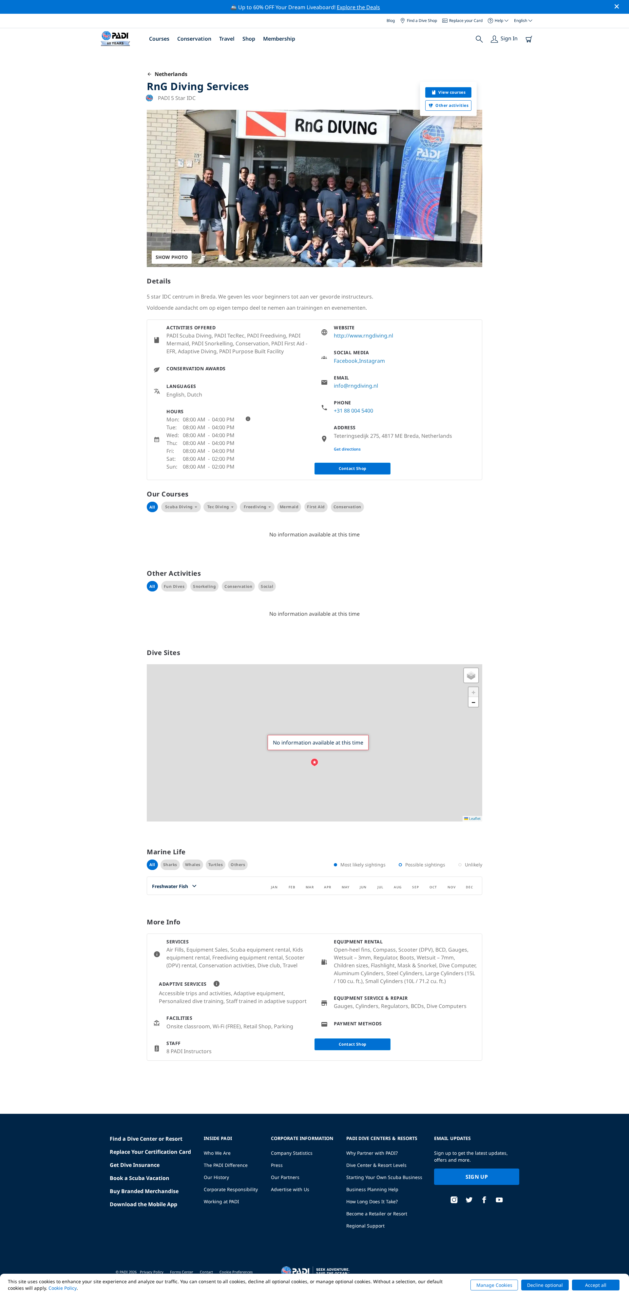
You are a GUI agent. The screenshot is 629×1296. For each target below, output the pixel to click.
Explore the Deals (358, 7)
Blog (391, 20)
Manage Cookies (494, 1285)
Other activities (451, 105)
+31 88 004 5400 (353, 410)
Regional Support (365, 1226)
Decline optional (545, 1285)
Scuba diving (179, 507)
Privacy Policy (151, 1271)
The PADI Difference (226, 1165)
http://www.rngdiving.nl (363, 335)
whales (192, 864)
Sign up (477, 1176)
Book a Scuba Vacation (139, 1178)
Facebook (346, 360)
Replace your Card (466, 20)
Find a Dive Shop (422, 20)
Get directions (347, 449)
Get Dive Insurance (135, 1165)
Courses (159, 38)
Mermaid (289, 507)
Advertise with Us (290, 1189)
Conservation (194, 38)
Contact (206, 1271)
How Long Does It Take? (372, 1201)
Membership (279, 38)
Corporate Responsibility (231, 1189)
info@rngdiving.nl (356, 385)
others (238, 864)
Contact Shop (353, 468)
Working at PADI (221, 1201)
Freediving (255, 507)
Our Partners (285, 1177)
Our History (216, 1177)
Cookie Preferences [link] (236, 1271)
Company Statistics (292, 1153)
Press (277, 1165)
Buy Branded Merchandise (144, 1191)
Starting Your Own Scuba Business (384, 1177)
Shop (248, 38)
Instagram (372, 360)
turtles (215, 864)
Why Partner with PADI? (372, 1153)
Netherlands (169, 74)
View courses (452, 92)
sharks (170, 864)
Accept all (595, 1285)
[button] (314, 762)
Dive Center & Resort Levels (376, 1165)
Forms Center (181, 1271)
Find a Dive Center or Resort (146, 1138)
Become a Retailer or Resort (376, 1213)
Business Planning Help (372, 1189)
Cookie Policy (62, 1288)
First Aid (316, 507)
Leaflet (474, 818)
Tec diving (218, 507)
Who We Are (217, 1153)
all (152, 864)
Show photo (172, 257)
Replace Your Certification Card (150, 1151)
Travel (227, 38)
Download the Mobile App (143, 1204)
